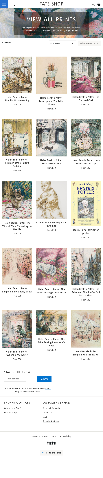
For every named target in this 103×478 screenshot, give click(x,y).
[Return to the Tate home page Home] (51, 4)
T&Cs (54, 436)
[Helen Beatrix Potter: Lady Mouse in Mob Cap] (86, 138)
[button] (13, 5)
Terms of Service (29, 391)
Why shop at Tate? (12, 408)
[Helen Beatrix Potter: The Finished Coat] (86, 75)
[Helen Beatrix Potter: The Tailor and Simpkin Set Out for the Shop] (86, 267)
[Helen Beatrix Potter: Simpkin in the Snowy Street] (17, 267)
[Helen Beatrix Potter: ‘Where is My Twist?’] (17, 329)
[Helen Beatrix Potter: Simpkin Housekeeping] (17, 75)
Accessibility (65, 436)
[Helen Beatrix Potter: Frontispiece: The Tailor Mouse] (51, 76)
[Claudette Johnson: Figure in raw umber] (51, 200)
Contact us (47, 412)
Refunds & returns (51, 421)
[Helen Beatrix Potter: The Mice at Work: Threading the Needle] (17, 200)
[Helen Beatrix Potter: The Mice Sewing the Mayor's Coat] (51, 323)
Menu (4, 4)
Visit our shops (11, 412)
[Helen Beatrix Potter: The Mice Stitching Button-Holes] (51, 267)
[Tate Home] (51, 443)
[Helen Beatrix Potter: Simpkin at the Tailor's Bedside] (17, 138)
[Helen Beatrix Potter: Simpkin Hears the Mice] (86, 329)
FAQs (45, 417)
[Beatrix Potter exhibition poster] (86, 204)
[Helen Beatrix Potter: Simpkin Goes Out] (51, 138)
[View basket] (99, 5)
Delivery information (52, 408)
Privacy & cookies (40, 436)
